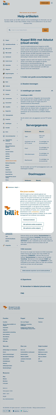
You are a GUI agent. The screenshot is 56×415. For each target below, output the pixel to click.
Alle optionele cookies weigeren (32, 228)
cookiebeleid (35, 211)
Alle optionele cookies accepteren (32, 224)
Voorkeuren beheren (29, 220)
